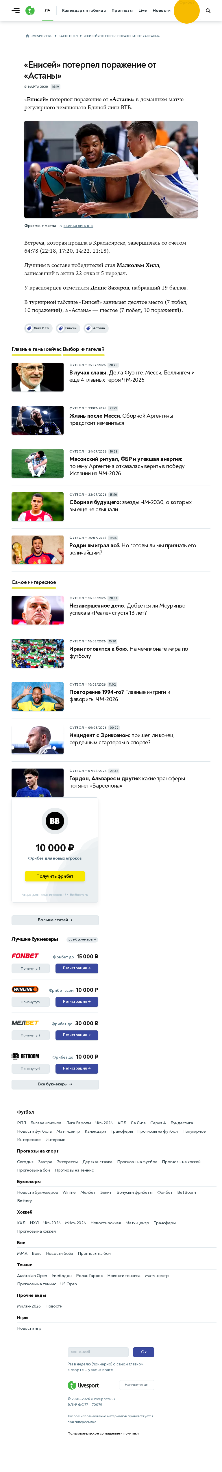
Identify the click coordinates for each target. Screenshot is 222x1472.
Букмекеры (29, 1182)
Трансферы (122, 1131)
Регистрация (76, 968)
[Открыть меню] (17, 10)
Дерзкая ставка (97, 1162)
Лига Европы (78, 1123)
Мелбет (88, 1192)
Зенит (106, 1192)
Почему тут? (30, 968)
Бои (21, 1243)
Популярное (194, 1131)
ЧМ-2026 (104, 1123)
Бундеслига (182, 1123)
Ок (144, 1352)
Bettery (24, 1201)
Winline (69, 1192)
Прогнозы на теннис (74, 1170)
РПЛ (21, 1123)
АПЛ (121, 1123)
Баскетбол (68, 36)
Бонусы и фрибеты (134, 1192)
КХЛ (21, 1223)
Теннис (24, 1265)
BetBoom (186, 1192)
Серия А (158, 1123)
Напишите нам (137, 1384)
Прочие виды (31, 1295)
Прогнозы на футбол (157, 1131)
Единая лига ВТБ (78, 226)
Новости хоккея (105, 1223)
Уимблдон (61, 1275)
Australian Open (32, 1275)
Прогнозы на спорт (38, 1151)
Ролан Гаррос (89, 1275)
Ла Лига (138, 1123)
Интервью (55, 1139)
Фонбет (165, 1192)
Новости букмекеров (37, 1192)
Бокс (36, 1253)
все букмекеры (82, 939)
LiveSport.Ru (41, 36)
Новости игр (29, 1328)
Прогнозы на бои (33, 1170)
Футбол (25, 1112)
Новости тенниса (123, 1275)
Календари (95, 1131)
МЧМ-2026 (75, 1223)
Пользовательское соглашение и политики (103, 1433)
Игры (22, 1317)
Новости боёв (59, 1253)
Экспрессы (67, 1162)
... (199, 19)
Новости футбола (34, 1131)
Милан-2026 (29, 1306)
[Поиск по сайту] (211, 10)
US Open (68, 1284)
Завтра (45, 1162)
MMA (22, 1253)
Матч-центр (68, 1131)
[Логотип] (30, 10)
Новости (53, 1306)
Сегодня (25, 1162)
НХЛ (34, 1223)
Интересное (29, 1139)
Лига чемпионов (45, 1123)
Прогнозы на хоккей (181, 1162)
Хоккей (24, 1212)
